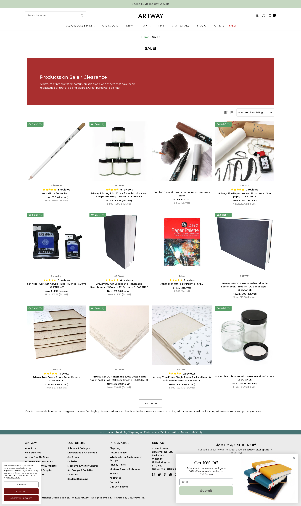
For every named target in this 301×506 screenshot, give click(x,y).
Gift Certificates (119, 486)
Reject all (21, 491)
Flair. (109, 497)
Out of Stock (182, 171)
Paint (145, 25)
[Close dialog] (294, 458)
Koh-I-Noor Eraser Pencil (56, 193)
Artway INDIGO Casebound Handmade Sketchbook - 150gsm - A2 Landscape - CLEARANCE (244, 286)
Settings (21, 484)
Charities (72, 474)
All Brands (115, 478)
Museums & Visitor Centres (82, 465)
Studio (202, 25)
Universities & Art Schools (82, 452)
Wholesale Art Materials (39, 461)
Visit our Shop (33, 452)
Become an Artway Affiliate (41, 465)
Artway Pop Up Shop (37, 457)
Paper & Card (109, 25)
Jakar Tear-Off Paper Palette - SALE (182, 283)
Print (161, 25)
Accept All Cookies (21, 498)
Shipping (115, 448)
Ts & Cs (114, 473)
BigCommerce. (136, 497)
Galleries (72, 461)
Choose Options (119, 171)
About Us (30, 448)
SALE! (232, 25)
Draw (130, 25)
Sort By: (243, 112)
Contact (114, 482)
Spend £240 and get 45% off (150, 4)
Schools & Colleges (78, 448)
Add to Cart (56, 171)
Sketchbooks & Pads (79, 25)
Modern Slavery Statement (125, 469)
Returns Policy (118, 452)
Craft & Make (181, 25)
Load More (150, 403)
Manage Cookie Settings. (56, 497)
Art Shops (73, 457)
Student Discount (77, 479)
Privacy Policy (118, 464)
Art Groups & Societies (80, 470)
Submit (206, 491)
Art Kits (219, 25)
